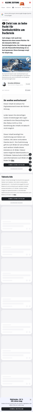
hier (12, 160)
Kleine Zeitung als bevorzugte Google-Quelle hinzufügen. (18, 14)
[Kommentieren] (30, 158)
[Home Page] (12, 2)
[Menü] (2, 2)
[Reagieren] (30, 154)
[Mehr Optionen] (30, 169)
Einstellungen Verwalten (16, 168)
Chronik (5, 20)
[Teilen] (30, 166)
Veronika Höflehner (14, 83)
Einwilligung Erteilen (16, 164)
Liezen (28, 90)
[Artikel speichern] (30, 162)
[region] (16, 7)
